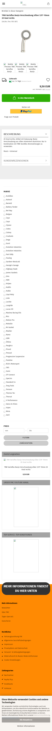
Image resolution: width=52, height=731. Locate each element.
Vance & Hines (11, 404)
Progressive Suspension (15, 357)
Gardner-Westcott (13, 262)
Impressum (8, 644)
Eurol (8, 243)
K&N (7, 280)
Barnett (9, 203)
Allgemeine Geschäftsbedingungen (17, 640)
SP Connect (10, 375)
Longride (9, 305)
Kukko (8, 291)
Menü (3, 3)
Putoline (9, 360)
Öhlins (8, 342)
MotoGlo (9, 324)
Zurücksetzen (26, 443)
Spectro (9, 378)
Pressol (9, 353)
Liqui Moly (10, 294)
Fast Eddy (9, 254)
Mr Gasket (10, 327)
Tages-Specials (7, 617)
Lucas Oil (9, 309)
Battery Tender (11, 207)
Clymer (8, 225)
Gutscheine (6, 621)
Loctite (8, 302)
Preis (6, 426)
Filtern (26, 438)
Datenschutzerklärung (42, 715)
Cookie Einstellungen (12, 660)
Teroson (9, 389)
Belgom (9, 214)
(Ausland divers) (26, 81)
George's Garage (12, 265)
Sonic (8, 371)
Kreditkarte (8, 684)
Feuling (9, 258)
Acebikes (9, 196)
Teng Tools (10, 386)
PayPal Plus (8, 680)
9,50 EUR (26, 474)
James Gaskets (11, 273)
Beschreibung (12, 134)
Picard (8, 349)
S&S (7, 367)
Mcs (7, 316)
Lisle (8, 298)
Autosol (9, 200)
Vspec (8, 408)
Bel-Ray (9, 211)
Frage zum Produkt (11, 117)
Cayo (8, 218)
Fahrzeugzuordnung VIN (13, 637)
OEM (7, 338)
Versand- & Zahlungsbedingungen (17, 652)
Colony (8, 232)
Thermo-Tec (10, 393)
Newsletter (6, 608)
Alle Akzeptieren (26, 720)
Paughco (9, 346)
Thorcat (9, 397)
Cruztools (9, 236)
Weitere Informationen (26, 726)
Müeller (9, 331)
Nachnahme (8, 675)
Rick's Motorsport (12, 364)
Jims (7, 276)
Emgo (8, 240)
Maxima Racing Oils (13, 313)
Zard (7, 415)
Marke (7, 191)
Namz (8, 335)
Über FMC (5, 612)
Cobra (8, 229)
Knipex (8, 284)
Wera (8, 411)
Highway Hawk (11, 269)
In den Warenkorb (26, 98)
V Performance (11, 400)
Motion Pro (10, 320)
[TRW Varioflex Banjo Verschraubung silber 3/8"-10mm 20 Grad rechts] (26, 41)
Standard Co (10, 382)
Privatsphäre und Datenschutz (15, 648)
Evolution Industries (13, 247)
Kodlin (8, 287)
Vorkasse (7, 688)
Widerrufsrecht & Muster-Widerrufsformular (21, 656)
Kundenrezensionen (16, 160)
